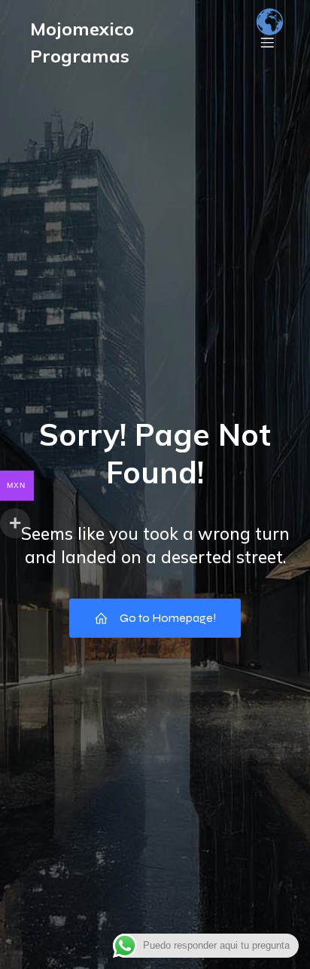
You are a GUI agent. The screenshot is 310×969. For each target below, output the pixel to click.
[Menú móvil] (267, 42)
